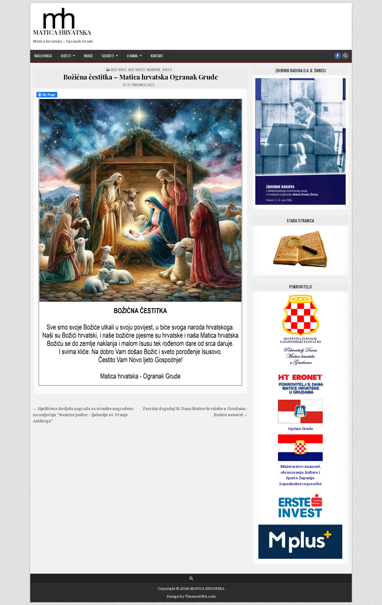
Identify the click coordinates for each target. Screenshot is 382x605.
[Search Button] (345, 55)
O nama (132, 56)
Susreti (108, 56)
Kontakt (157, 56)
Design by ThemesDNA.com (191, 597)
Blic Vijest (119, 69)
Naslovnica (43, 56)
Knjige (88, 56)
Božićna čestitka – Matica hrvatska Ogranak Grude (140, 76)
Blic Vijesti (136, 69)
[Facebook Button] (337, 55)
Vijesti (66, 56)
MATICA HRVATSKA (62, 32)
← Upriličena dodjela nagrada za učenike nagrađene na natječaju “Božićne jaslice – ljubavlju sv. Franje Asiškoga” (83, 415)
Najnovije (154, 69)
